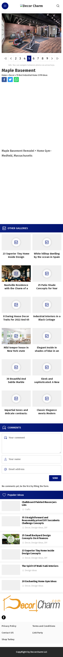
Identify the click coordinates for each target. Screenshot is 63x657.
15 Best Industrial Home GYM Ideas (32, 75)
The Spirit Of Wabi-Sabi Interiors (40, 566)
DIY (45, 528)
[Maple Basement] (31, 51)
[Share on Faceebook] (10, 79)
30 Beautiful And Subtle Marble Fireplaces (16, 382)
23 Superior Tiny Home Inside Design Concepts (16, 257)
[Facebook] (4, 617)
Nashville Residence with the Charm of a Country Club (16, 288)
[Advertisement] (31, 116)
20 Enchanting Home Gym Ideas (39, 581)
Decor (11, 75)
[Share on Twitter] (16, 79)
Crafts (27, 509)
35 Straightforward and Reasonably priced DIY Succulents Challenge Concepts (41, 520)
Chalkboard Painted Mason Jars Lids (39, 503)
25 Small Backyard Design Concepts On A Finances (36, 537)
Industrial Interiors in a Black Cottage (46, 318)
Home (4, 75)
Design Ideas (37, 528)
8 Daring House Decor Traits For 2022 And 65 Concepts (16, 319)
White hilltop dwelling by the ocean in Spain (47, 255)
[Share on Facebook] (4, 79)
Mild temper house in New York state (16, 349)
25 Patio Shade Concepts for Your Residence (46, 288)
